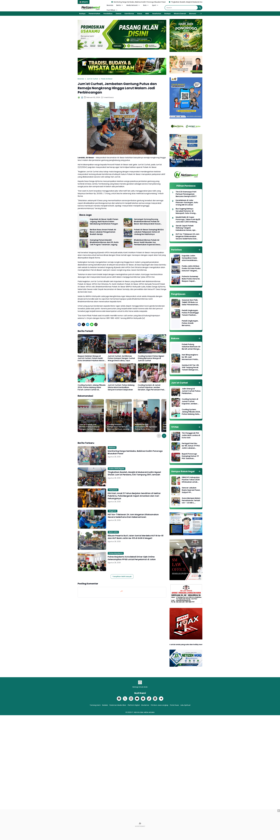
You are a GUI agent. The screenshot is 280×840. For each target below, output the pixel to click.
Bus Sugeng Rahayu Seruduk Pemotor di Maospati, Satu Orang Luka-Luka (185, 211)
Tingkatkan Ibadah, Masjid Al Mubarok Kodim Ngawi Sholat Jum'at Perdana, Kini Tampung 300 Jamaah (160, 2)
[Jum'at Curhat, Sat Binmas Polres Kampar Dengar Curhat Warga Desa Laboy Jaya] (122, 343)
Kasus (139, 13)
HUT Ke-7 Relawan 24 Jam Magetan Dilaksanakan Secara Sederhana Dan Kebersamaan (133, 515)
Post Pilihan (111, 10)
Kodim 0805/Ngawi (116, 468)
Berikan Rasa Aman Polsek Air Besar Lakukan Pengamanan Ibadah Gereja (103, 232)
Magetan (112, 511)
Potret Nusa (174, 705)
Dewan (118, 13)
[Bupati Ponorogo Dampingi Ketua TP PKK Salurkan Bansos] (175, 457)
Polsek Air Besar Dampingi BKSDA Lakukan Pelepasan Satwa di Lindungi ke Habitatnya (149, 232)
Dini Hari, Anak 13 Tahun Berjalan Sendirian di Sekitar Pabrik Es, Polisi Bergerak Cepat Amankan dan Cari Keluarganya (134, 496)
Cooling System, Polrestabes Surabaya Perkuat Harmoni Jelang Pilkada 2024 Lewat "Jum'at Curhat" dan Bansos (118, 426)
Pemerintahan (94, 13)
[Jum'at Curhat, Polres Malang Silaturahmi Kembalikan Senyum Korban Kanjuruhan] (122, 372)
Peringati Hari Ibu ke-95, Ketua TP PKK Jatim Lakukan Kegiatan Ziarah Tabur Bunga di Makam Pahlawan (191, 445)
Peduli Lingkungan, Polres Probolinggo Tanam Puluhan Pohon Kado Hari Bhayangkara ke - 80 (190, 312)
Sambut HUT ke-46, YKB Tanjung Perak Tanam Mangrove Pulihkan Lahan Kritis (191, 367)
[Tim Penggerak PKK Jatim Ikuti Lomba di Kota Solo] (175, 436)
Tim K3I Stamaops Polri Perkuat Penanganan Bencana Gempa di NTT (186, 194)
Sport (154, 5)
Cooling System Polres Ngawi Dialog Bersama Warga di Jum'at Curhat (151, 358)
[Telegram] (87, 324)
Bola (144, 5)
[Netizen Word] (90, 8)
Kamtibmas (129, 13)
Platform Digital (134, 705)
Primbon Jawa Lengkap (159, 705)
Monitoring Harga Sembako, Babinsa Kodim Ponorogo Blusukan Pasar (90, 2)
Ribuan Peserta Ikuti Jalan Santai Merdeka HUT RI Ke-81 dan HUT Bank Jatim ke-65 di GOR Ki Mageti (135, 536)
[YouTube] (137, 698)
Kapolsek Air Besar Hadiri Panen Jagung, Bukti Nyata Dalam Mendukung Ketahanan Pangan (104, 221)
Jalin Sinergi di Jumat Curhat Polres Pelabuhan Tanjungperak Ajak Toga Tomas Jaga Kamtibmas (191, 391)
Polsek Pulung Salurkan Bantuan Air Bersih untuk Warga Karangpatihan (191, 346)
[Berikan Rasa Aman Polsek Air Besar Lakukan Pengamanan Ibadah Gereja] (83, 233)
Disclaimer (145, 705)
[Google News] (143, 698)
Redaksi (105, 705)
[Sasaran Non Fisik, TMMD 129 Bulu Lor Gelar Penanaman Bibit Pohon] (175, 303)
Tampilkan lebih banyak (122, 576)
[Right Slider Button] (200, 13)
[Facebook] (79, 324)
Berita (118, 5)
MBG (147, 13)
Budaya (82, 13)
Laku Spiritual (185, 705)
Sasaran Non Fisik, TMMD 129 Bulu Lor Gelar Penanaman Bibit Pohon (190, 302)
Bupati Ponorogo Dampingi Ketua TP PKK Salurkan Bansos (190, 456)
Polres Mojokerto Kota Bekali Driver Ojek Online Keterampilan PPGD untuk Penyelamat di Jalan (132, 558)
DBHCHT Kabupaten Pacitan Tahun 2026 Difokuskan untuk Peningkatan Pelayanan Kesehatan (191, 479)
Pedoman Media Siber (117, 705)
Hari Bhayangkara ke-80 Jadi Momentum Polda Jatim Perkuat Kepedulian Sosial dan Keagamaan (190, 357)
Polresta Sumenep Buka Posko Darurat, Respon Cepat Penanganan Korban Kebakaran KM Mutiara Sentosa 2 (191, 278)
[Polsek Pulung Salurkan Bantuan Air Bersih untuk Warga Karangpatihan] (175, 347)
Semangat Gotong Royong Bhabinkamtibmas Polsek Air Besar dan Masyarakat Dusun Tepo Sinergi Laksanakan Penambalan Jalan (147, 221)
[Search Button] (200, 7)
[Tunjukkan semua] (199, 249)
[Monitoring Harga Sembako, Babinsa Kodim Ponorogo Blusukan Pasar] (92, 455)
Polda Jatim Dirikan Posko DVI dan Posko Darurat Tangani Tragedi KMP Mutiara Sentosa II (191, 268)
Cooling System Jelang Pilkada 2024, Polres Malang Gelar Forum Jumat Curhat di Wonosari (91, 387)
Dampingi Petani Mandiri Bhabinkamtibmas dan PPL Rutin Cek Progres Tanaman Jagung (104, 242)
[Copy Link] (96, 324)
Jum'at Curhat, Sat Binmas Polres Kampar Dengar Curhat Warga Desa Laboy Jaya (121, 358)
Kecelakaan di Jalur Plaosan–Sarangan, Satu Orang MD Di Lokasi (187, 202)
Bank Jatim (113, 532)
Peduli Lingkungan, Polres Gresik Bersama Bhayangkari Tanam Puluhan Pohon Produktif (191, 323)
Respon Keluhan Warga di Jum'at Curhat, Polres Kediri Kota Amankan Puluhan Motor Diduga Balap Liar (91, 358)
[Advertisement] (140, 824)
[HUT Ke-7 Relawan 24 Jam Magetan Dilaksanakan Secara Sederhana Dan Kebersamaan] (92, 519)
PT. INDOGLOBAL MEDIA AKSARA (142, 712)
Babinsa (112, 447)
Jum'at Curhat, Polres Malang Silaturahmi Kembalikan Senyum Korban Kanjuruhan (121, 387)
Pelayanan (113, 490)
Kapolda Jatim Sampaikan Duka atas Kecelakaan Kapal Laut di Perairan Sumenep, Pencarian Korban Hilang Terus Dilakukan (190, 258)
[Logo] (140, 682)
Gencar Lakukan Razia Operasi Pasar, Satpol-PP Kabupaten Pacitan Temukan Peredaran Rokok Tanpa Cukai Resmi (191, 490)
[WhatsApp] (91, 324)
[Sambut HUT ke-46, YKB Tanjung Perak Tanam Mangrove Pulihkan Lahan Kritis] (175, 368)
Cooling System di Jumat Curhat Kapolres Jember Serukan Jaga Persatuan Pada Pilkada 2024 (151, 387)
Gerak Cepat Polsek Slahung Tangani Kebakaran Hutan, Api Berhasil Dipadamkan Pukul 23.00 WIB (188, 228)
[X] (83, 324)
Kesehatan (156, 13)
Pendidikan (107, 13)
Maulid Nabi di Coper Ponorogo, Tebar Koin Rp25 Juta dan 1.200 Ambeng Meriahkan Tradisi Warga (188, 219)
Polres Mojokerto (116, 553)
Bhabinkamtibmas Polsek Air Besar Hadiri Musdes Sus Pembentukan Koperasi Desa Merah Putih (147, 242)
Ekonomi (192, 13)
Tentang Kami (95, 705)
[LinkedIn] (155, 698)
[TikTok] (149, 698)
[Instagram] (131, 698)
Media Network (132, 5)
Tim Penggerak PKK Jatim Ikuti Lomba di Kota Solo (191, 435)
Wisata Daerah (180, 13)
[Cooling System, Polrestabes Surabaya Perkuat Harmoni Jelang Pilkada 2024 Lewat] (119, 415)
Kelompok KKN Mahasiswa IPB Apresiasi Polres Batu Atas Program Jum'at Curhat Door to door (146, 426)
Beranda (110, 5)
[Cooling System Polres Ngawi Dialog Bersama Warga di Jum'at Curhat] (152, 343)
